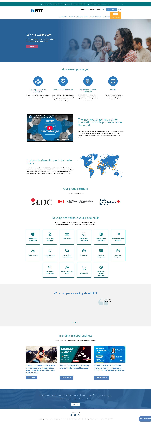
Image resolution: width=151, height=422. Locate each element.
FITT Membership (107, 16)
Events (86, 16)
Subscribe (75, 404)
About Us (116, 16)
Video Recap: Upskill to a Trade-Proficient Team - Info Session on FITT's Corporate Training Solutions (109, 367)
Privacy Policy (85, 419)
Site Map (110, 419)
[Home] (37, 12)
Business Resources (95, 16)
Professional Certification (76, 16)
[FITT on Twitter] (78, 415)
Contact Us (83, 9)
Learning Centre (62, 16)
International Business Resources (88, 90)
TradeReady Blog (90, 9)
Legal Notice (94, 419)
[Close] (150, 420)
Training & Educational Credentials (38, 91)
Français (98, 9)
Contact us (103, 419)
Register (31, 46)
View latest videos (101, 377)
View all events (66, 377)
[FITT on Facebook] (71, 415)
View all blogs (31, 377)
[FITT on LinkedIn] (75, 415)
